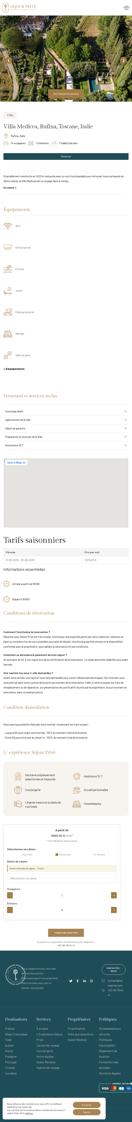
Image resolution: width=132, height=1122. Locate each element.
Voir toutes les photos (66, 93)
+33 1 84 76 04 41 (65, 945)
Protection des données (108, 1064)
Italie (8, 1040)
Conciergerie (44, 1051)
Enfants (12, 903)
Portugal (10, 1062)
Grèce (9, 1051)
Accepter (86, 1104)
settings (29, 1113)
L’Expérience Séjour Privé (49, 1037)
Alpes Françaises (16, 1034)
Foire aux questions (80, 1034)
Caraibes (11, 1073)
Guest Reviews (46, 1062)
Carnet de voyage (47, 1045)
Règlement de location (108, 1053)
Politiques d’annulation (107, 1042)
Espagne (10, 1056)
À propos (42, 1028)
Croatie (10, 1067)
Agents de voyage (47, 1067)
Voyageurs (13, 889)
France (9, 1028)
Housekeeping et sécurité (110, 1031)
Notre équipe (45, 1056)
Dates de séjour (17, 861)
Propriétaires (76, 1028)
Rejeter (86, 1112)
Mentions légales (110, 1073)
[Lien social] (70, 981)
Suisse (9, 1045)
